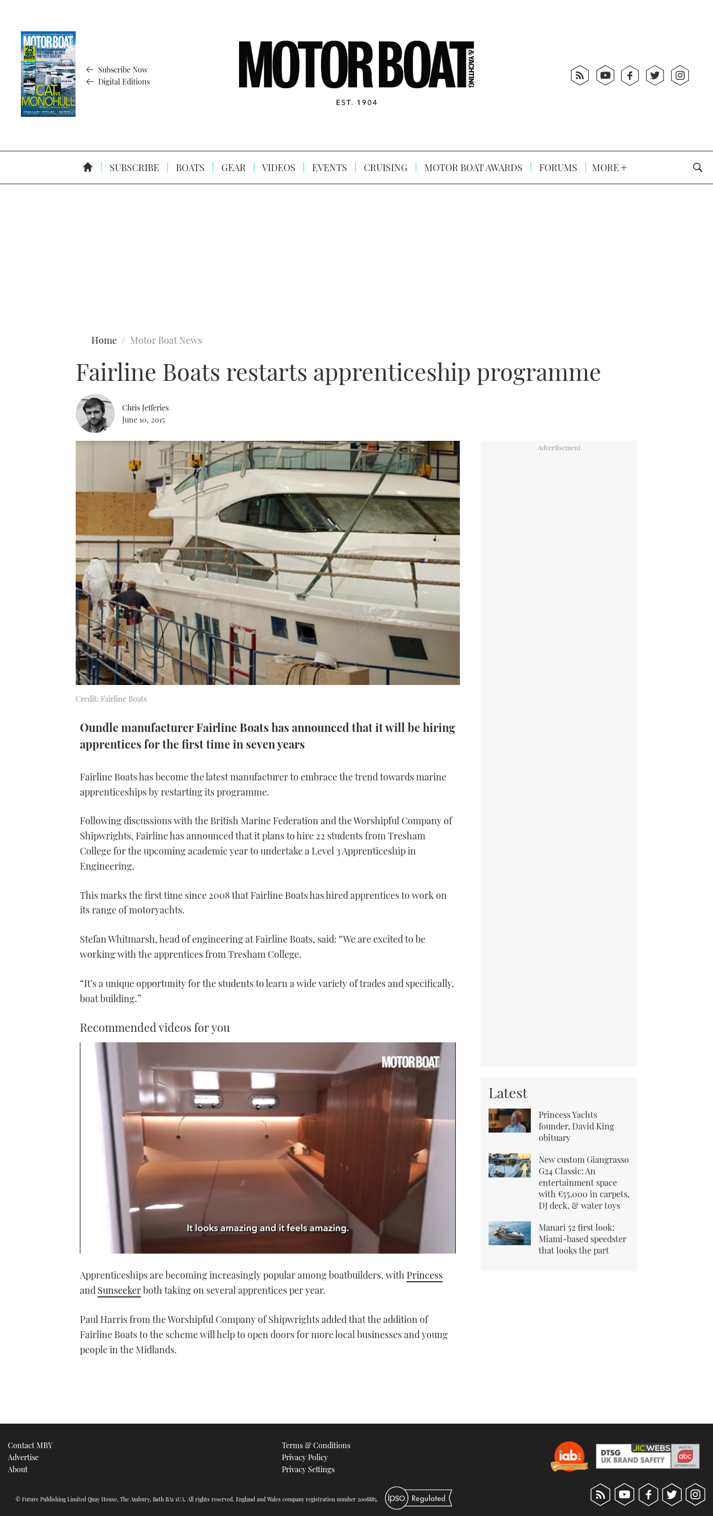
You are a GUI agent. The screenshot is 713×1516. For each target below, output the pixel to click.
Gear (232, 167)
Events (328, 167)
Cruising (385, 167)
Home (104, 340)
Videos (277, 167)
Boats (189, 167)
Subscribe (133, 167)
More (606, 167)
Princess (425, 1275)
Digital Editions (123, 81)
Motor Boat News (166, 340)
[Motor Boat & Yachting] (356, 75)
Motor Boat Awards (472, 167)
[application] (268, 1148)
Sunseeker (119, 1290)
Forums (557, 167)
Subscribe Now (122, 69)
